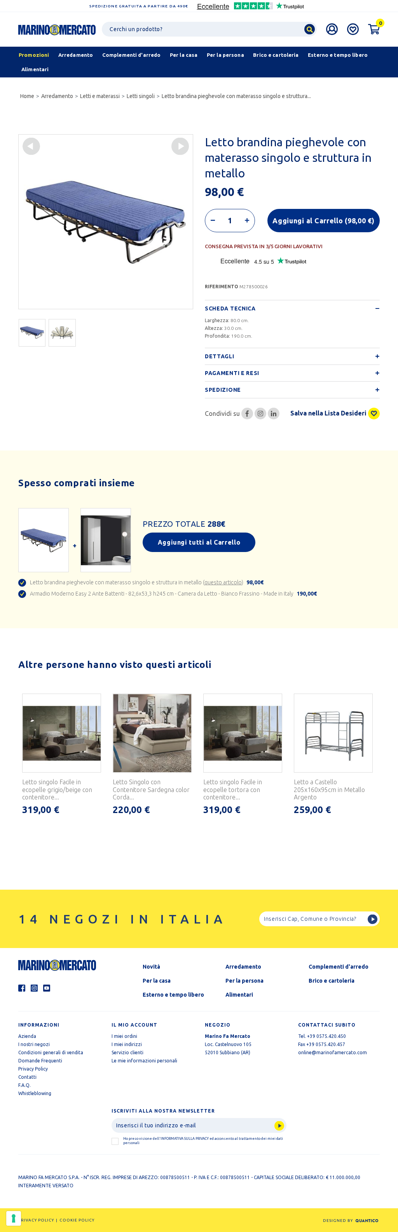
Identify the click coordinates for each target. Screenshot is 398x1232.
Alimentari (239, 995)
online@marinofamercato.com (332, 1052)
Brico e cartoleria (331, 981)
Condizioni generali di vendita (50, 1052)
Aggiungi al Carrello (323, 220)
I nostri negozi (34, 1044)
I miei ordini (124, 1036)
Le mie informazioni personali (144, 1060)
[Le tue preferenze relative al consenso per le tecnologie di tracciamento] (13, 1218)
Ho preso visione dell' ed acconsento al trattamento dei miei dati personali (203, 1141)
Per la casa (157, 981)
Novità (151, 967)
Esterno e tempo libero (173, 995)
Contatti (27, 1077)
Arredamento (57, 96)
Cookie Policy (76, 1220)
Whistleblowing (34, 1093)
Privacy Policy (33, 1068)
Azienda (27, 1036)
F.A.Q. (24, 1085)
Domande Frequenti (40, 1060)
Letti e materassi (100, 96)
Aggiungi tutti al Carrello (199, 542)
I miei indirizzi (127, 1044)
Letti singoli (141, 96)
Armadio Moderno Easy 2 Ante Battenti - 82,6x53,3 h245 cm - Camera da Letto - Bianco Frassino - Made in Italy (173, 594)
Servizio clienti (127, 1052)
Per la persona (244, 981)
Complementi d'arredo (338, 967)
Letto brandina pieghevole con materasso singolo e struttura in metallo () (147, 582)
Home (27, 96)
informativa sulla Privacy (185, 1139)
